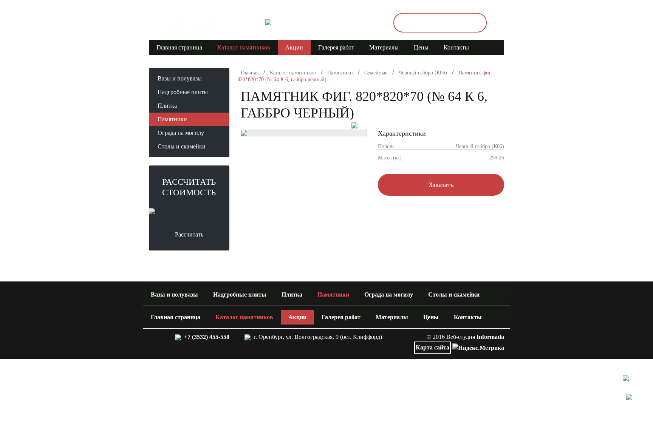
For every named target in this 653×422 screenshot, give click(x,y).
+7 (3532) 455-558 (205, 337)
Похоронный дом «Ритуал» (194, 26)
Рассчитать (189, 234)
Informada (490, 337)
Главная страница (179, 47)
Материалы (384, 47)
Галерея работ (336, 47)
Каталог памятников (243, 47)
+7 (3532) (326, 22)
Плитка (167, 105)
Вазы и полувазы (180, 78)
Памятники (172, 119)
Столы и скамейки (182, 146)
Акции (294, 47)
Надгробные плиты (183, 92)
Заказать (441, 185)
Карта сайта (432, 347)
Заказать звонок (440, 22)
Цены (421, 47)
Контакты (456, 47)
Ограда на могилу (181, 133)
